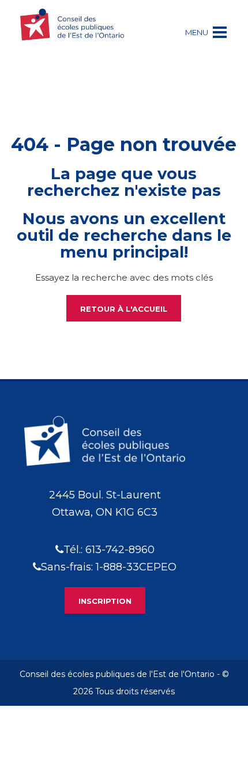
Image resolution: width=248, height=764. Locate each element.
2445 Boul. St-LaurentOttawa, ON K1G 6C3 (105, 504)
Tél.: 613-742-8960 (109, 549)
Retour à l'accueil (123, 308)
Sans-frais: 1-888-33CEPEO (108, 567)
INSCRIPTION (104, 601)
